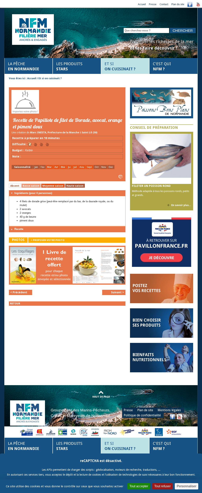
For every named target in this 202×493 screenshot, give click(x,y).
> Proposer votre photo (48, 240)
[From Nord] (110, 431)
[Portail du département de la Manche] (50, 431)
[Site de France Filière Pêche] (127, 431)
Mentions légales (169, 410)
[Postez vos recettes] (161, 288)
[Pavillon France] (161, 265)
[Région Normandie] (40, 431)
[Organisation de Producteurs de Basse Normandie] (83, 431)
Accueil (142, 4)
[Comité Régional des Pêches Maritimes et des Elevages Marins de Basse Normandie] (95, 431)
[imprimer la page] (120, 176)
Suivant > (117, 292)
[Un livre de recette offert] (67, 266)
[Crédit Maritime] (159, 431)
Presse (152, 4)
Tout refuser (162, 486)
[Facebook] (190, 4)
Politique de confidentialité (142, 415)
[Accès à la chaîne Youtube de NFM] (198, 4)
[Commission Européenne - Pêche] (27, 431)
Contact (164, 4)
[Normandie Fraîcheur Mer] (33, 29)
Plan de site (145, 410)
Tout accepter (138, 486)
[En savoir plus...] (161, 102)
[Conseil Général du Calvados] (63, 431)
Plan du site (177, 4)
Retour (15, 303)
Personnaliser (186, 486)
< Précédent (18, 292)
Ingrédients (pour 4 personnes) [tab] (33, 193)
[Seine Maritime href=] (73, 431)
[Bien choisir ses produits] (161, 322)
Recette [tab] (18, 229)
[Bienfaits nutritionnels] (161, 357)
